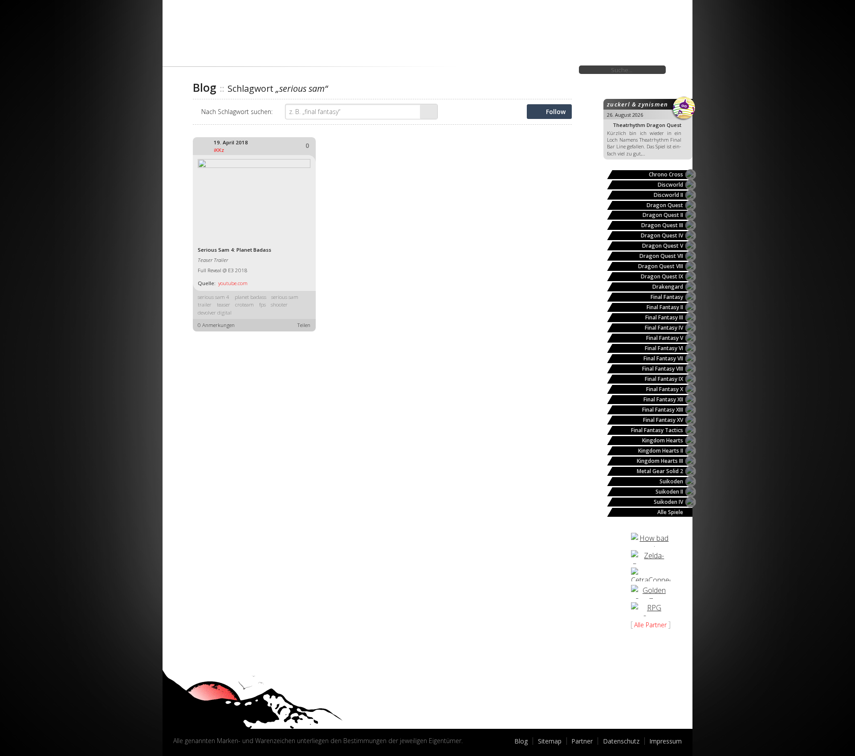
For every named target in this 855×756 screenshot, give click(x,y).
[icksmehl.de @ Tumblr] (180, 717)
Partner (582, 741)
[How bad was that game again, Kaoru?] (650, 540)
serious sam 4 (213, 297)
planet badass (250, 297)
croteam (244, 304)
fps (262, 304)
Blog (521, 741)
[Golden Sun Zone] (650, 592)
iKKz (219, 150)
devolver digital (215, 312)
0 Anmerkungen (216, 325)
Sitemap (550, 741)
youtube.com (233, 283)
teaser (223, 304)
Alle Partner (650, 625)
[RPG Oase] (650, 609)
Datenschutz (621, 741)
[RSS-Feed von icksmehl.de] (222, 717)
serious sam (284, 297)
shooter (279, 304)
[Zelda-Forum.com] (650, 557)
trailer (205, 304)
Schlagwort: (237, 111)
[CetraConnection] (650, 574)
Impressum (665, 741)
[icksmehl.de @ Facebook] (201, 717)
